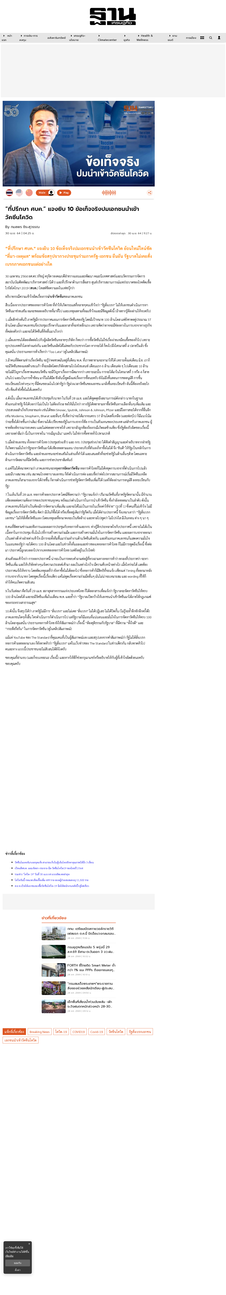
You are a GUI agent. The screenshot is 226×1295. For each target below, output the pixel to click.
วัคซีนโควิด (116, 1032)
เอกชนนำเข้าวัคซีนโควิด (21, 1040)
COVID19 (79, 1032)
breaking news (40, 1032)
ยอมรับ (17, 1263)
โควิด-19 (61, 1032)
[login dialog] (219, 37)
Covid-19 (96, 1032)
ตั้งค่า (18, 1270)
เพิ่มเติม (9, 1255)
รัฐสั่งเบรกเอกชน (140, 1032)
